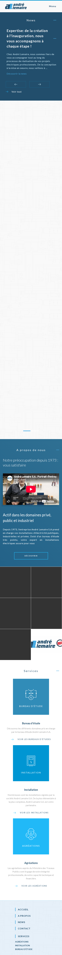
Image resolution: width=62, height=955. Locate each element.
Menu (52, 6)
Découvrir (31, 556)
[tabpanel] (31, 268)
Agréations (21, 941)
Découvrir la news (17, 73)
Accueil (23, 909)
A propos (24, 915)
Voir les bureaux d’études (34, 739)
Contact (24, 928)
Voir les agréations (34, 886)
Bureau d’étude (23, 949)
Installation (22, 945)
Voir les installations (34, 812)
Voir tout (17, 91)
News (21, 922)
